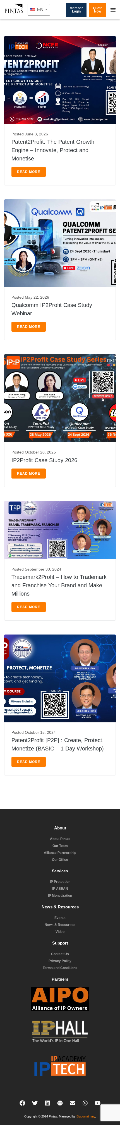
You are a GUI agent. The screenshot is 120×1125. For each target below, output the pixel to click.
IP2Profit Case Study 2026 (44, 460)
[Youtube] (97, 1103)
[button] (113, 10)
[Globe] (60, 1103)
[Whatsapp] (85, 1103)
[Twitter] (34, 1103)
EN (40, 9)
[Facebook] (22, 1103)
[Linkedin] (47, 1103)
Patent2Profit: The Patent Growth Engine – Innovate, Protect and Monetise (52, 150)
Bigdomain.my (85, 1116)
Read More (28, 172)
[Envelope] (72, 1103)
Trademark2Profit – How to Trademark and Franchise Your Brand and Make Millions (59, 585)
